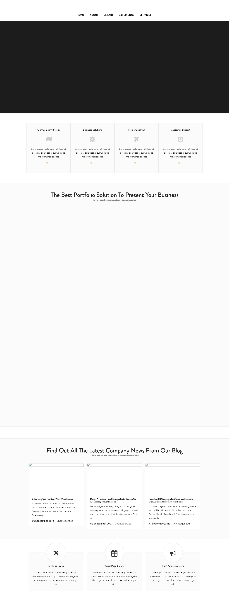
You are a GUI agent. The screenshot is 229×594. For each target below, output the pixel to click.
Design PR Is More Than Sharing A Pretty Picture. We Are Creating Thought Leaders (113, 500)
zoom (50, 235)
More (48, 163)
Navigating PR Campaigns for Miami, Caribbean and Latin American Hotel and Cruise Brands (170, 500)
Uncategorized (65, 520)
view (62, 235)
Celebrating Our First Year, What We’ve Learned (52, 498)
